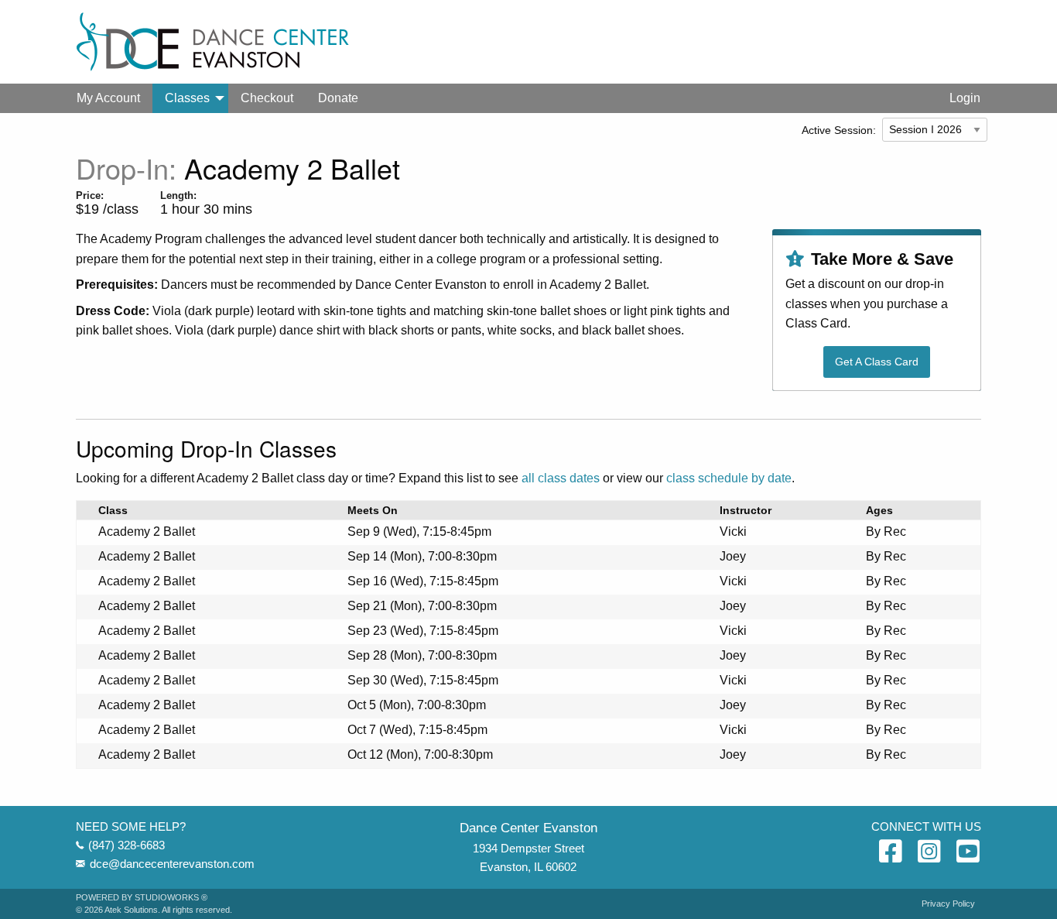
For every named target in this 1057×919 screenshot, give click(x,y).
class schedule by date (729, 478)
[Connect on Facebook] (890, 852)
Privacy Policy (948, 904)
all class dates (561, 478)
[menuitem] (108, 98)
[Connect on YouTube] (968, 852)
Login (964, 98)
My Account (108, 98)
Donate (338, 98)
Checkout (267, 98)
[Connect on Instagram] (929, 852)
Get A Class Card (876, 361)
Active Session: (839, 130)
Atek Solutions (131, 909)
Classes (187, 98)
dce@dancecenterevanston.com (172, 863)
